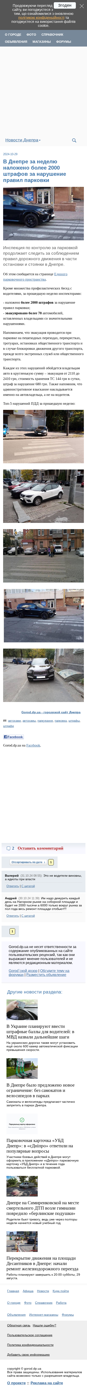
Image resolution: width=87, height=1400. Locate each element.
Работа (61, 1302)
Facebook (33, 745)
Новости (43, 1291)
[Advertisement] (43, 90)
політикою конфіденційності (41, 18)
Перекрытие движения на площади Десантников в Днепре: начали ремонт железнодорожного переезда (42, 1263)
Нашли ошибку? (44, 1325)
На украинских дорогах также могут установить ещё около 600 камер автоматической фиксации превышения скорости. (42, 1046)
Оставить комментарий (40, 848)
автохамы (29, 720)
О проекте (16, 1383)
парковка (61, 720)
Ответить (12, 886)
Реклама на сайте (47, 1383)
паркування (45, 720)
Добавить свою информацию (28, 1354)
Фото (31, 34)
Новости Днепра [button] (21, 140)
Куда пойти (61, 1291)
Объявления (16, 41)
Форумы (63, 41)
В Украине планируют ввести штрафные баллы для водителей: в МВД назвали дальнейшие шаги (40, 1031)
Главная (13, 1291)
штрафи (8, 726)
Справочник (52, 34)
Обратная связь (18, 1325)
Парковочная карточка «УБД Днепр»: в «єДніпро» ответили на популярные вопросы (39, 1146)
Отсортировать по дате (27, 862)
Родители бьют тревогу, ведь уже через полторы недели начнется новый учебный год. (41, 1221)
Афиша (28, 1291)
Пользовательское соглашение (29, 1335)
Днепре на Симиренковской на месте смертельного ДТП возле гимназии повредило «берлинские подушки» (42, 1208)
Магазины (42, 41)
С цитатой (28, 886)
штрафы (74, 720)
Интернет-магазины (43, 1314)
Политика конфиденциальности (30, 1345)
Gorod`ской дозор (23, 971)
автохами (14, 720)
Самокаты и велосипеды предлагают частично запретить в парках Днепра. (40, 1103)
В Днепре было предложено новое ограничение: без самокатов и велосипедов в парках (40, 1090)
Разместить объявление (46, 975)
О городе (13, 34)
